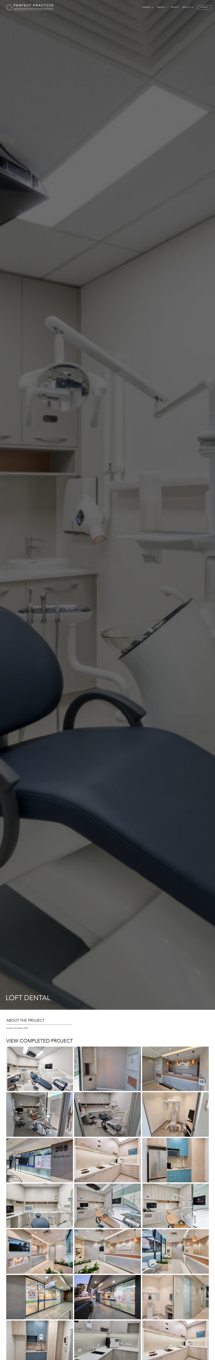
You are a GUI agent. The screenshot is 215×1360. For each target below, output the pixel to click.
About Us (186, 7)
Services (160, 7)
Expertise (146, 7)
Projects (175, 7)
